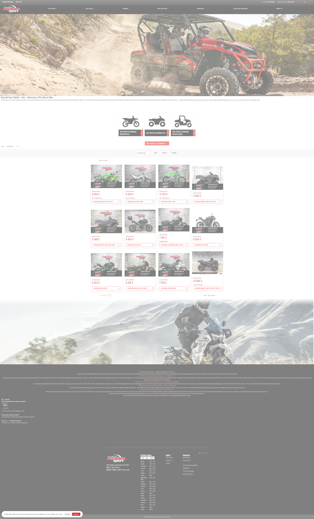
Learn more (59, 514)
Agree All (76, 514)
